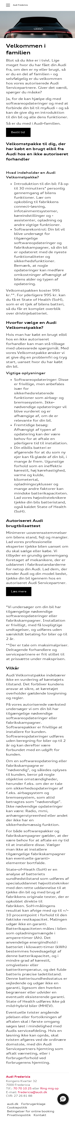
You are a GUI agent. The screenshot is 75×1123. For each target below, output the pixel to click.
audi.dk (12, 1103)
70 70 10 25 (22, 1088)
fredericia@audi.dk (32, 1092)
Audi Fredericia (20, 5)
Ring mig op (49, 1088)
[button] (63, 1099)
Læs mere (18, 591)
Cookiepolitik (17, 1107)
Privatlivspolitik (19, 1115)
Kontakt (40, 1115)
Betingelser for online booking (30, 1111)
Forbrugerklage (33, 1103)
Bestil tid (18, 132)
